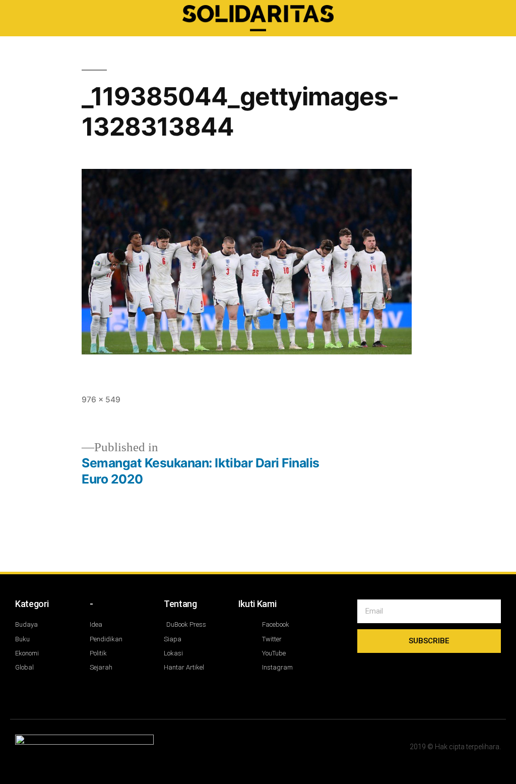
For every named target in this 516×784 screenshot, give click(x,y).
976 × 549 (101, 399)
